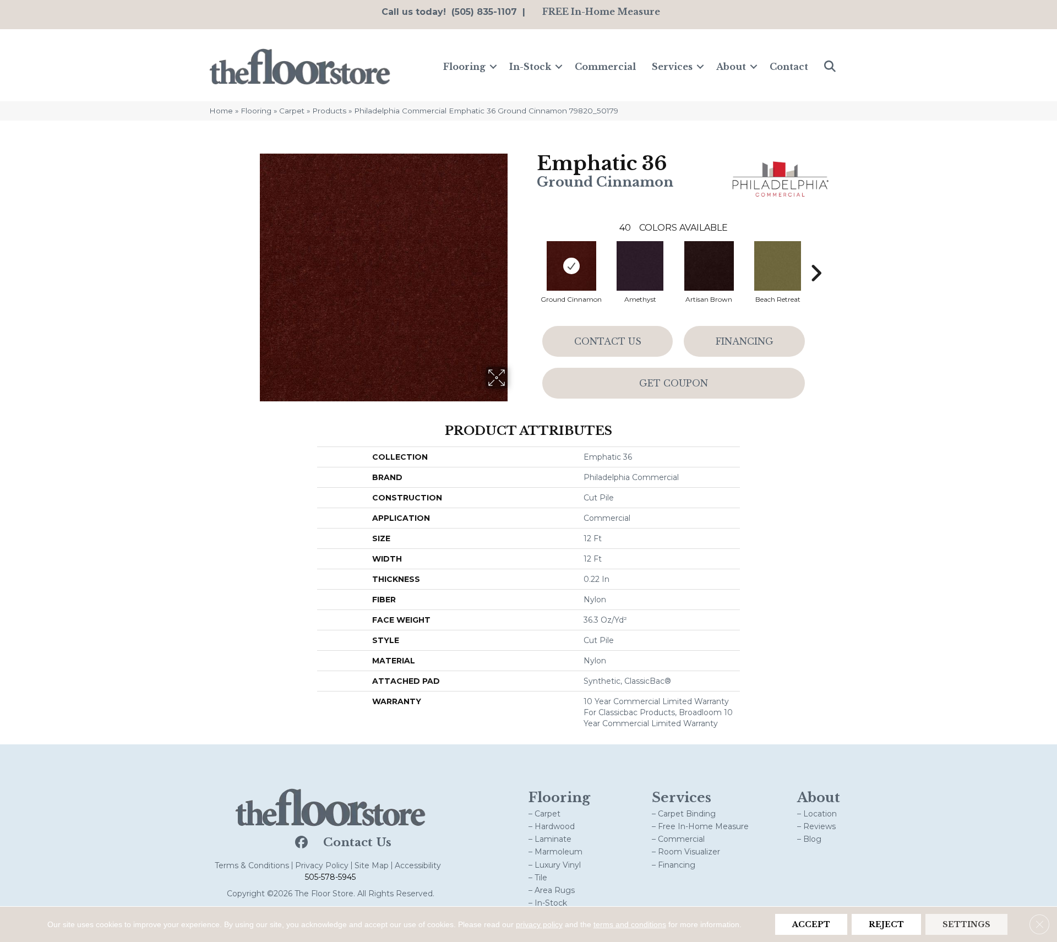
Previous (531, 256)
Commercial (605, 66)
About (731, 66)
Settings (966, 924)
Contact (789, 66)
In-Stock (530, 66)
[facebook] (300, 843)
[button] (493, 67)
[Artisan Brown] (709, 265)
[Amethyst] (640, 265)
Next (816, 256)
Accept (811, 924)
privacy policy (539, 924)
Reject (886, 924)
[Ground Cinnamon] (571, 265)
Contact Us (607, 341)
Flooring (464, 66)
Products (329, 110)
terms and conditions (629, 924)
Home (221, 110)
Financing (744, 341)
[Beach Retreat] (777, 265)
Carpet (291, 110)
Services (672, 66)
